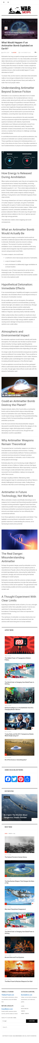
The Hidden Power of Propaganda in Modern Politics (18, 659)
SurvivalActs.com (26, 995)
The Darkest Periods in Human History (16, 857)
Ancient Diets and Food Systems (14, 957)
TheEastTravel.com (8, 995)
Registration (24, 1008)
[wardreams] (19, 10)
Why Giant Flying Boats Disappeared (15, 909)
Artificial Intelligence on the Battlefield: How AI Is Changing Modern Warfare (19, 709)
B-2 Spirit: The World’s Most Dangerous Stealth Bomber (15, 816)
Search (23, 1011)
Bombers (6, 797)
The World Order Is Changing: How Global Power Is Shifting (19, 683)
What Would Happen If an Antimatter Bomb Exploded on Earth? (17, 45)
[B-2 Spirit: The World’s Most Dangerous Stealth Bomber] (19, 807)
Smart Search (25, 1013)
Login (22, 1006)
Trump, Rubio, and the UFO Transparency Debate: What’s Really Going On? (19, 735)
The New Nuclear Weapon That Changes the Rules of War (19, 882)
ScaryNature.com (7, 1009)
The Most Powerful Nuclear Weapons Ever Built (18, 981)
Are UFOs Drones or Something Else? (16, 760)
